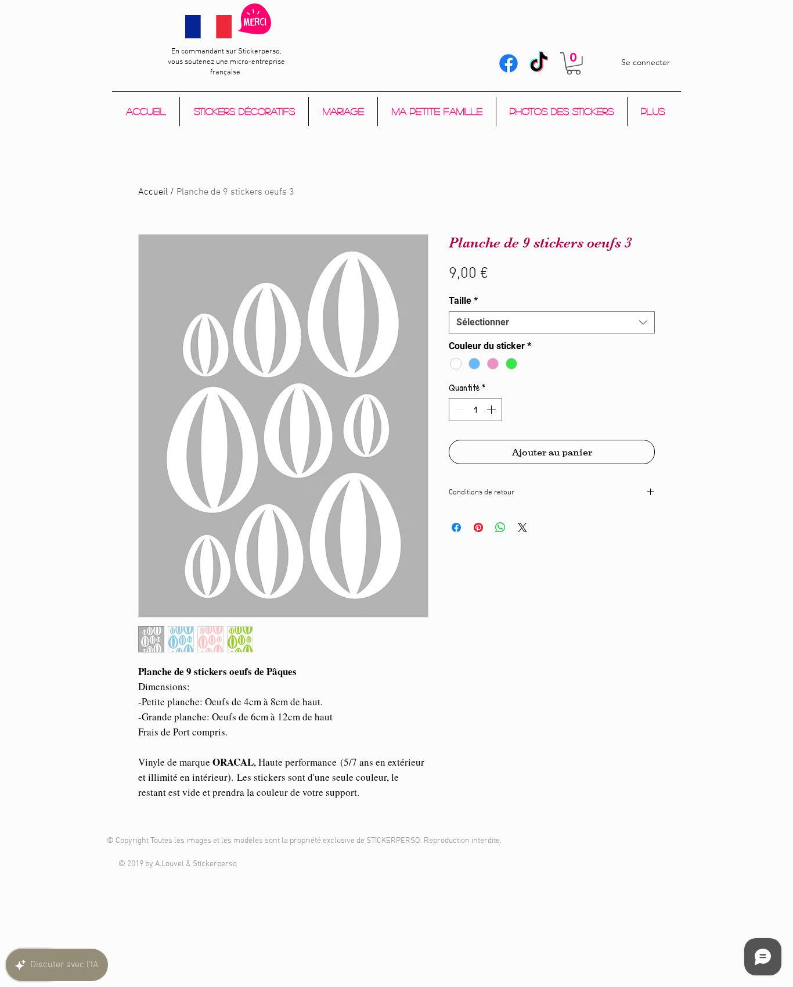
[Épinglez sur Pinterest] (478, 527)
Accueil (153, 192)
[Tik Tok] (539, 63)
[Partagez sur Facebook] (456, 527)
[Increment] (492, 410)
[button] (573, 63)
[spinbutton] (475, 410)
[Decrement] (458, 410)
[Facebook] (508, 63)
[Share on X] (522, 527)
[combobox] (552, 322)
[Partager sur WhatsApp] (500, 527)
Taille (463, 300)
